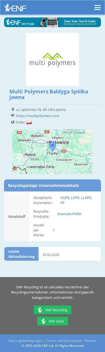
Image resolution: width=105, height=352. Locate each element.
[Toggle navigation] (97, 5)
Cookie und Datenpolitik (64, 340)
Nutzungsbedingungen (26, 340)
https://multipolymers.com (37, 115)
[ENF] (15, 8)
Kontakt (90, 340)
